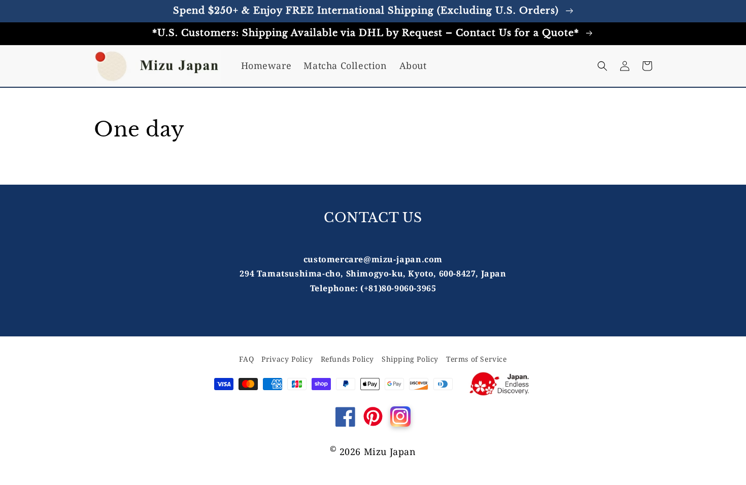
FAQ (246, 359)
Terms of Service (476, 359)
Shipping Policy (410, 359)
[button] (602, 66)
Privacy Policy (287, 359)
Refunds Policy (347, 359)
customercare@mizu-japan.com (373, 259)
